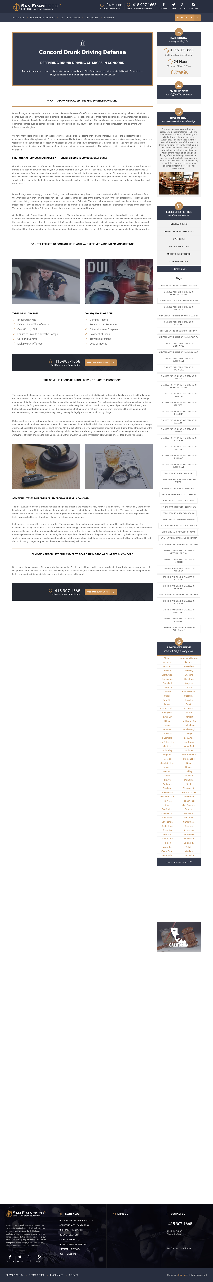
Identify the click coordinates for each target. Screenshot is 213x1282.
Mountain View (167, 763)
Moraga (167, 759)
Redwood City (167, 796)
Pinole (189, 784)
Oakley (189, 771)
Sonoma (167, 834)
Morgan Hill (189, 759)
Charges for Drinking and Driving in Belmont (178, 412)
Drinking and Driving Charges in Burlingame (179, 628)
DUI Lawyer (109, 74)
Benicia (167, 670)
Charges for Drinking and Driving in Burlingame (178, 465)
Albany (167, 658)
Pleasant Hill (189, 788)
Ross (167, 805)
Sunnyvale (189, 838)
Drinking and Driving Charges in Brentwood (178, 611)
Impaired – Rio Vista (69, 1249)
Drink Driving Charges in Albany (178, 473)
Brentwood (167, 675)
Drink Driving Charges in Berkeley (178, 519)
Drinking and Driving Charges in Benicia (178, 595)
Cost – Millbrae (67, 1254)
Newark (167, 767)
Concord (79, 574)
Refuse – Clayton (68, 1235)
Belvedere (189, 666)
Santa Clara (188, 822)
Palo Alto (167, 780)
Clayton (189, 683)
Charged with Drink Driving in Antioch (179, 301)
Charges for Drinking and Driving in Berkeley (178, 439)
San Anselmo (188, 805)
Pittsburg (167, 788)
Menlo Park (188, 746)
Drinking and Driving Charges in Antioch (178, 560)
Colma (189, 687)
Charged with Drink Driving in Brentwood (178, 344)
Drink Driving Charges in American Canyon (179, 480)
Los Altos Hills (167, 742)
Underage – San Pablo (71, 1230)
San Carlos (167, 809)
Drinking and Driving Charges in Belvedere (178, 587)
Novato (188, 767)
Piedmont (167, 784)
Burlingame (167, 679)
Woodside (167, 855)
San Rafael (189, 817)
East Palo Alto (167, 708)
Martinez (167, 746)
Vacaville (167, 847)
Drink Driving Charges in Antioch (178, 488)
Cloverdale (167, 687)
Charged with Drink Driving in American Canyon (178, 293)
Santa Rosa (167, 826)
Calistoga (189, 679)
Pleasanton (167, 792)
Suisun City (167, 838)
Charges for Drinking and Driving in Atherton (178, 403)
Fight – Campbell (68, 1239)
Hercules (167, 729)
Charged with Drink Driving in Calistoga (178, 368)
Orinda (167, 775)
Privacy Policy (14, 1275)
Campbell (167, 683)
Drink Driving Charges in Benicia (178, 513)
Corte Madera (188, 691)
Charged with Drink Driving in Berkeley (178, 337)
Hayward (167, 725)
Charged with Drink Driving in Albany (178, 286)
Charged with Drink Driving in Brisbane (178, 352)
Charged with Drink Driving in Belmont (178, 316)
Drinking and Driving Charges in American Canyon (178, 551)
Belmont (167, 666)
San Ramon (167, 822)
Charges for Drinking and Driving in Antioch (178, 395)
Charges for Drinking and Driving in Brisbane (178, 456)
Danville (189, 700)
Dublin (189, 704)
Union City (189, 843)
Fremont (189, 717)
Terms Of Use (36, 1275)
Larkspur (189, 733)
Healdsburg (188, 725)
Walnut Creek (167, 851)
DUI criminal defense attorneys (85, 139)
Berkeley (189, 670)
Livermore (167, 738)
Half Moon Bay (189, 721)
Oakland (167, 771)
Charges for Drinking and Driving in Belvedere (178, 421)
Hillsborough (189, 729)
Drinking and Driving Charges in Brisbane (178, 620)
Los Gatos (189, 742)
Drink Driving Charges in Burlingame (179, 538)
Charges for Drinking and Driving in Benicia (178, 430)
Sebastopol (188, 830)
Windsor (189, 851)
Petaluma (188, 780)
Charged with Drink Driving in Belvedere (178, 323)
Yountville (189, 855)
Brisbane (189, 675)
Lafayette (167, 733)
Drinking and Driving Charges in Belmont (178, 578)
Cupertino (189, 696)
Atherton (189, 662)
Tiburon (167, 843)
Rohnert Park (189, 801)
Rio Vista (167, 801)
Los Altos (189, 738)
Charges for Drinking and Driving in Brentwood (178, 448)
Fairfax (189, 712)
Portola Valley (189, 792)
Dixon (167, 704)
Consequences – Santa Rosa (74, 1225)
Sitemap (74, 1275)
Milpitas (167, 754)
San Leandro (167, 813)
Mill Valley (167, 750)
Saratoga (189, 826)
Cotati (167, 696)
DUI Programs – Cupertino (73, 1244)
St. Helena (189, 834)
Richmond (189, 796)
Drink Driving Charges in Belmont (178, 501)
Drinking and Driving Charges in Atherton (178, 569)
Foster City (167, 717)
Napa (188, 763)
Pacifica (189, 775)
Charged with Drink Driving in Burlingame (178, 359)
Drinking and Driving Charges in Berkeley (178, 602)
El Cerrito (188, 708)
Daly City (167, 700)
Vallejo (188, 847)
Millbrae (189, 750)
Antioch (167, 662)
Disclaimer (56, 1275)
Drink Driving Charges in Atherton (179, 494)
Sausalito (167, 830)
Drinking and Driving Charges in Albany (178, 544)
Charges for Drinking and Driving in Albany (178, 377)
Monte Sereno (189, 754)
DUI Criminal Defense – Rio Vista (76, 1220)
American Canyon (188, 658)
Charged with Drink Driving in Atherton (178, 308)
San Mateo (189, 813)
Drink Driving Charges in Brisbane (178, 532)
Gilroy (167, 721)
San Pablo (167, 817)
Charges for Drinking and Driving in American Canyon (178, 386)
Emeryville (167, 712)
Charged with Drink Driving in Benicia (178, 331)
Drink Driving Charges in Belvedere (178, 507)
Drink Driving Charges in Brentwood (179, 526)
